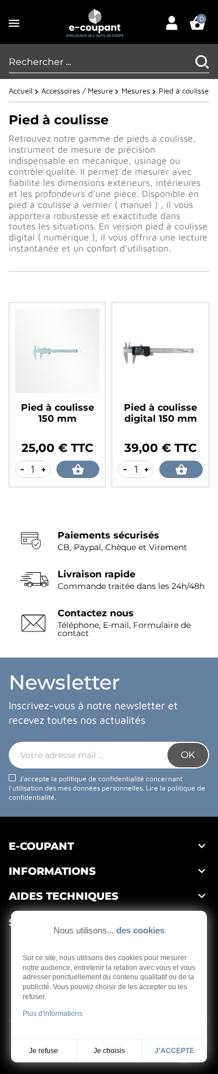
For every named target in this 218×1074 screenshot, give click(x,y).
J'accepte (174, 1051)
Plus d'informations (53, 1014)
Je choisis (109, 1051)
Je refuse (43, 1051)
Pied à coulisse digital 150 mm (160, 413)
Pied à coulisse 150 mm (57, 413)
